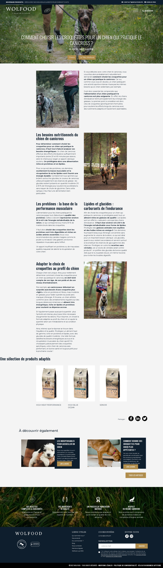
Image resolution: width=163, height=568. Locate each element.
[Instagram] (131, 536)
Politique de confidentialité (125, 565)
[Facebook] (131, 418)
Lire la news (64, 464)
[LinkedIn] (137, 418)
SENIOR (103, 405)
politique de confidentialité (114, 556)
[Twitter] (144, 418)
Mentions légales (77, 548)
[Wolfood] (21, 10)
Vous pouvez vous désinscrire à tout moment (114, 554)
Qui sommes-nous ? (78, 535)
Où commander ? (78, 541)
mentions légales (141, 554)
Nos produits (76, 538)
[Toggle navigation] (136, 11)
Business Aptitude (153, 565)
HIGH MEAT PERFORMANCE (48, 405)
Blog (73, 543)
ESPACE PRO (151, 2)
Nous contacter (77, 546)
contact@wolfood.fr (133, 2)
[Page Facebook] (127, 536)
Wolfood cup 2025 (77, 551)
